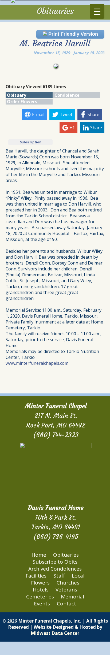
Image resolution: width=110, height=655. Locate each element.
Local (78, 575)
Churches (68, 582)
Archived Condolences (55, 568)
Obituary (16, 95)
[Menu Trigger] (97, 11)
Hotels (41, 589)
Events (42, 603)
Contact (66, 603)
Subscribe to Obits (55, 561)
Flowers (40, 582)
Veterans (66, 589)
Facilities (36, 575)
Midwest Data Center (55, 633)
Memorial (72, 596)
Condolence (67, 95)
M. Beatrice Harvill (55, 43)
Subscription (30, 142)
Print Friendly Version (72, 34)
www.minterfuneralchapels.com (37, 363)
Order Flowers (22, 102)
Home (39, 554)
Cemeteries (40, 596)
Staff (59, 575)
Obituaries (66, 554)
